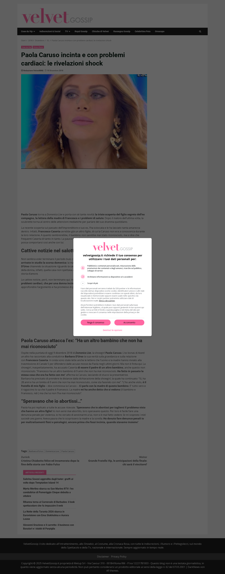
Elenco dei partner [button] (107, 300)
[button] (112, 283)
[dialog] (112, 287)
